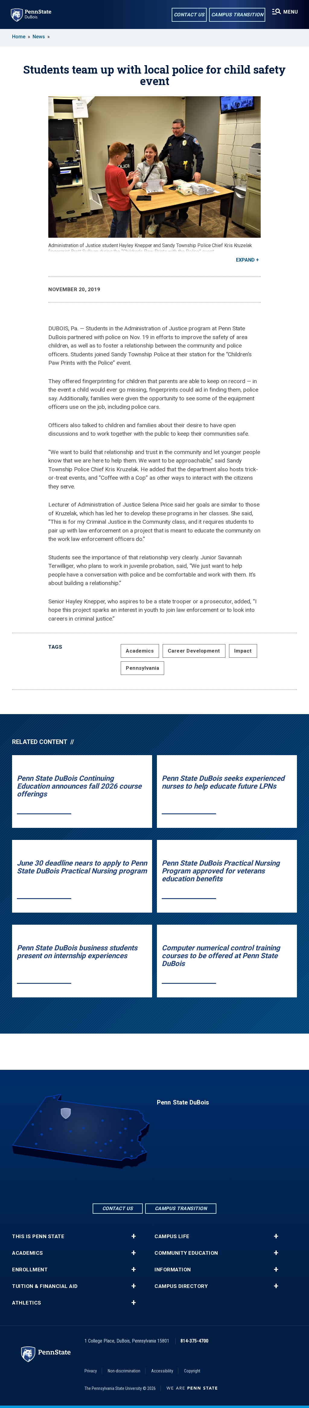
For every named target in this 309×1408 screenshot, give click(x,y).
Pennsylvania (142, 668)
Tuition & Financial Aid (45, 1286)
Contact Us (189, 14)
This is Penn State (38, 1236)
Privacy (90, 1370)
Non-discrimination (124, 1370)
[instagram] (170, 1185)
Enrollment (30, 1270)
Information (172, 1270)
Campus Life (172, 1236)
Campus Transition (237, 14)
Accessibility (162, 1370)
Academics (140, 651)
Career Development (194, 651)
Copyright (192, 1370)
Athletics (26, 1303)
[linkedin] (154, 1185)
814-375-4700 (194, 1341)
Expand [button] (245, 260)
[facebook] (139, 1185)
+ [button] (133, 1236)
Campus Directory (181, 1286)
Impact (243, 651)
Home (18, 37)
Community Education (186, 1253)
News (39, 37)
